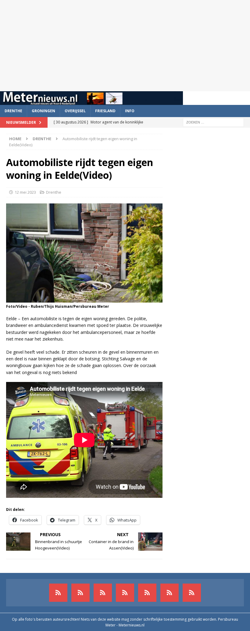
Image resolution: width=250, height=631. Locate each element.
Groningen (43, 110)
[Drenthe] (80, 593)
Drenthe (13, 110)
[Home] (125, 593)
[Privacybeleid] (169, 593)
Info (129, 110)
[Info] (147, 593)
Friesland (105, 110)
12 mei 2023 (25, 192)
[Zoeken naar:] (213, 122)
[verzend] (192, 593)
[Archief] (58, 593)
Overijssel (75, 110)
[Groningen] (103, 593)
